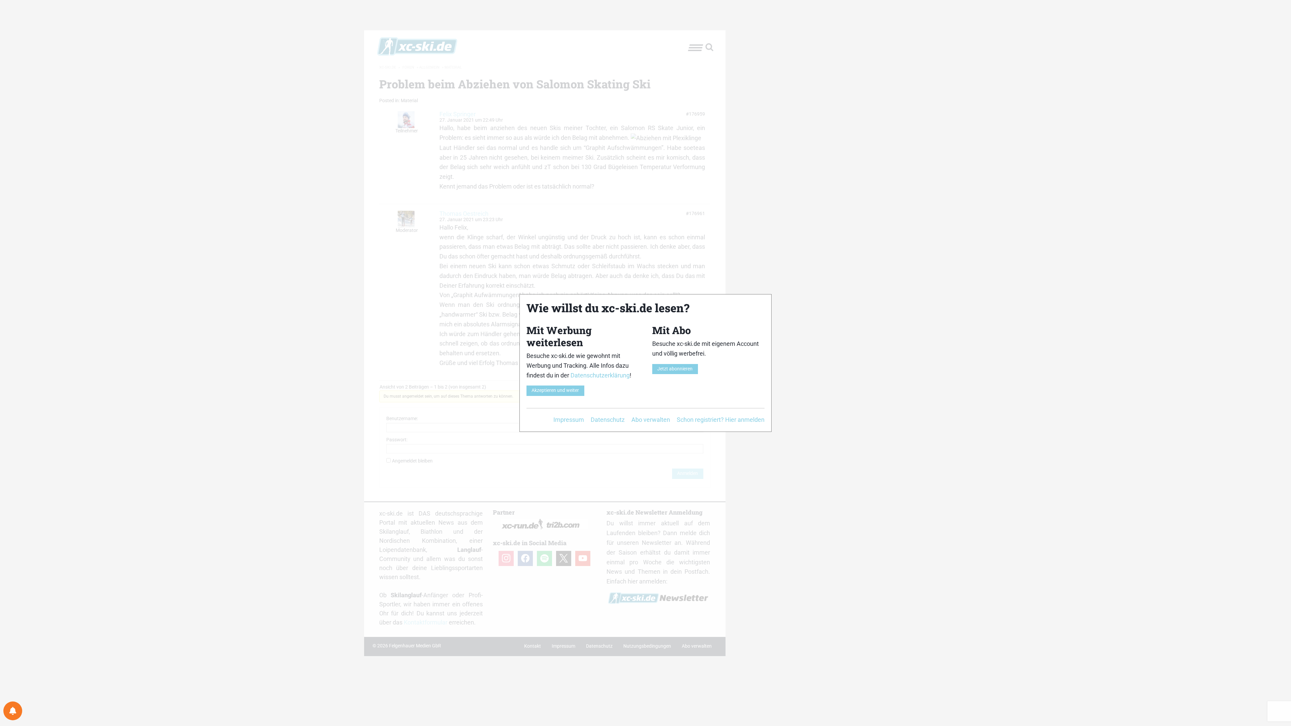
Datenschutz (608, 419)
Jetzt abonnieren (675, 369)
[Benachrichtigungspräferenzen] (12, 710)
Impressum (568, 419)
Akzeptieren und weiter (555, 390)
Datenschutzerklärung (600, 375)
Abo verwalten (650, 419)
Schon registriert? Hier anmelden (721, 419)
